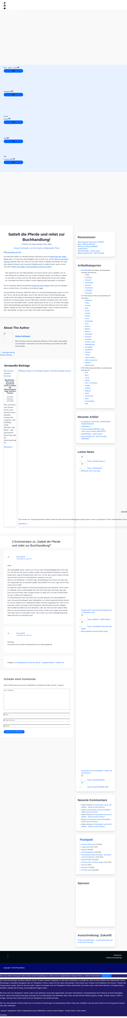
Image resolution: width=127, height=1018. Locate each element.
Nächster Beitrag (7, 355)
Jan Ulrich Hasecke (36, 248)
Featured (88, 280)
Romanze (88, 336)
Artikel (87, 275)
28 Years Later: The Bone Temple (92, 862)
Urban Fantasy (90, 357)
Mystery (87, 329)
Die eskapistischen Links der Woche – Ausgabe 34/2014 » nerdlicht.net (39, 662)
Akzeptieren (106, 976)
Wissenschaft (89, 365)
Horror (87, 318)
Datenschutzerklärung (114, 958)
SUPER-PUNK (86, 859)
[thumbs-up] (5, 8)
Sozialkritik (88, 347)
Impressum (118, 955)
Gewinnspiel (89, 282)
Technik (87, 352)
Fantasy (87, 313)
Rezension (88, 293)
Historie (87, 316)
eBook (50, 244)
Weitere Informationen (92, 976)
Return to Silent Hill (87, 844)
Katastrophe (89, 321)
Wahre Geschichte (91, 360)
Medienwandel (49, 248)
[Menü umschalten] (13, 71)
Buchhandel (24, 248)
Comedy (88, 305)
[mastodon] (5, 3)
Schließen (3, 1015)
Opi (82, 865)
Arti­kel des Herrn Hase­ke (41, 285)
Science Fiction (90, 342)
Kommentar (89, 288)
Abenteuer (88, 300)
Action (87, 303)
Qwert (83, 849)
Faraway (84, 867)
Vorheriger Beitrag (7, 352)
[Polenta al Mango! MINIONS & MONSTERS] (92, 249)
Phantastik (88, 334)
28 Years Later (86, 870)
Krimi (87, 323)
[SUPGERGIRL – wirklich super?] (89, 251)
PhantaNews (10, 14)
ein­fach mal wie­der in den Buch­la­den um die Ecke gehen (31, 267)
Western (88, 362)
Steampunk (89, 349)
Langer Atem (85, 847)
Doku (87, 308)
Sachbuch (88, 339)
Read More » (8, 447)
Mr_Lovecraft (21, 556)
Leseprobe (88, 290)
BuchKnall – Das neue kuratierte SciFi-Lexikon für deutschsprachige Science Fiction (10, 386)
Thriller (87, 355)
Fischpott (86, 839)
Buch (45, 244)
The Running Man (87, 852)
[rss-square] (5, 6)
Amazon (16, 248)
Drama (87, 310)
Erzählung (88, 277)
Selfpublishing (90, 344)
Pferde (57, 248)
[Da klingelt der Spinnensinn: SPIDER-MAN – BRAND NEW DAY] (92, 244)
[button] (18, 67)
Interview (88, 285)
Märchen (88, 331)
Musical (87, 326)
